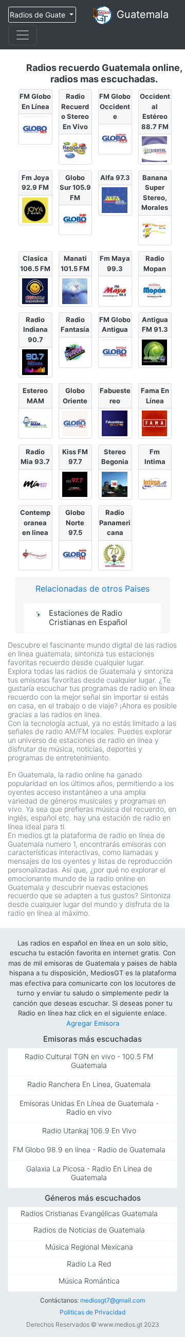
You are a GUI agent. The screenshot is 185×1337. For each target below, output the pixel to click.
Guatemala (143, 14)
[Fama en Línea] (155, 423)
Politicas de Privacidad (92, 1312)
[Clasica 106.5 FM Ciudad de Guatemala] (35, 291)
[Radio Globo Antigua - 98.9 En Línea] (115, 352)
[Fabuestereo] (115, 423)
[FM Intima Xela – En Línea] (155, 485)
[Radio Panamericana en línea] (115, 556)
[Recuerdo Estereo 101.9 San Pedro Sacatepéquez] (75, 149)
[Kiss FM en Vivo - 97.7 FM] (75, 485)
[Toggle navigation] (22, 35)
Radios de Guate (38, 14)
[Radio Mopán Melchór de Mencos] (155, 291)
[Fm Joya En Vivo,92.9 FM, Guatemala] (35, 210)
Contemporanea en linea (35, 522)
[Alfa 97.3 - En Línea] (115, 200)
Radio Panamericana (115, 522)
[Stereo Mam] (35, 423)
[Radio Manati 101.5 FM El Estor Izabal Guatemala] (75, 291)
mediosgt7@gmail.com (112, 1300)
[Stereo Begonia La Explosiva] (115, 485)
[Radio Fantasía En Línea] (75, 352)
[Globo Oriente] (75, 423)
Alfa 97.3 (115, 177)
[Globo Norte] (75, 556)
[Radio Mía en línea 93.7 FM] (35, 485)
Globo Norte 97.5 (75, 522)
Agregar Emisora (92, 1023)
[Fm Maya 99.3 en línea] (115, 291)
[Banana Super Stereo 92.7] (155, 230)
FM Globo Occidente (115, 106)
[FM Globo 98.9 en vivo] (35, 129)
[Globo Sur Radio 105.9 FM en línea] (75, 220)
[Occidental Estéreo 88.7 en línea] (155, 149)
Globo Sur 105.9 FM (75, 187)
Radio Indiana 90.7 (35, 329)
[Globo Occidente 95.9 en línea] (115, 139)
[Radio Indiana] (35, 362)
